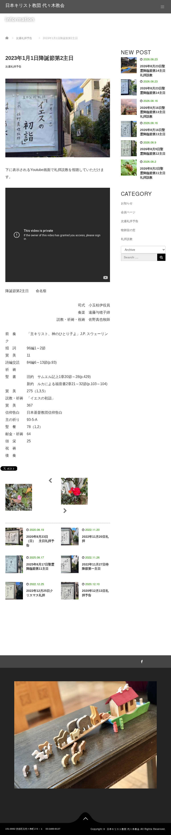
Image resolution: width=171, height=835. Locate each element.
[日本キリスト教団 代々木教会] (85, 734)
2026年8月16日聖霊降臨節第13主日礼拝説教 (152, 112)
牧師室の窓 (128, 230)
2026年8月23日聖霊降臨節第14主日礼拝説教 (152, 70)
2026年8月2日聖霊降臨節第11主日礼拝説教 (152, 173)
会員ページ (128, 212)
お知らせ (126, 203)
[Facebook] (141, 661)
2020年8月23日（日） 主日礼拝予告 (40, 541)
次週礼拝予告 (13, 66)
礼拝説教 (126, 239)
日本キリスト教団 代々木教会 (35, 5)
